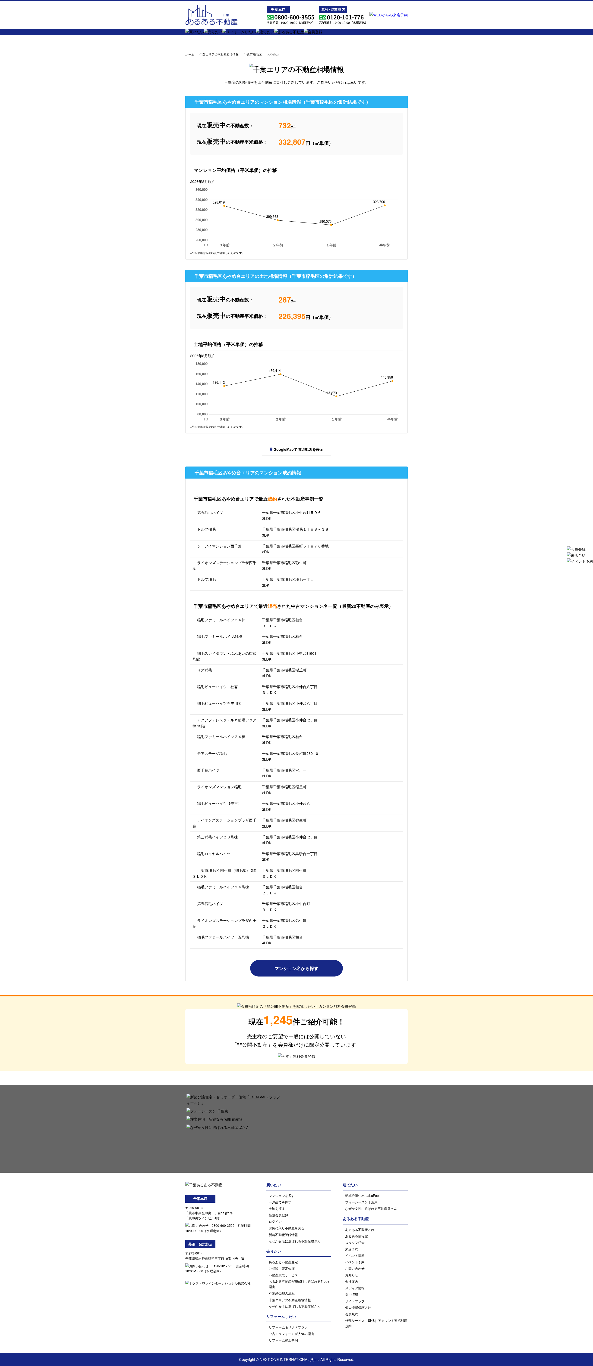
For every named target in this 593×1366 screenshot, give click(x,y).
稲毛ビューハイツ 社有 (217, 686)
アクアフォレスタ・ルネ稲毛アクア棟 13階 (224, 723)
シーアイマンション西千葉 (219, 546)
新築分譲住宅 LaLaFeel (362, 1195)
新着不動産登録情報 (283, 1234)
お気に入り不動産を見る (286, 1227)
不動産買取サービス (283, 1274)
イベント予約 (355, 1261)
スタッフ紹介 (355, 1242)
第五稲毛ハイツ (210, 512)
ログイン (275, 1221)
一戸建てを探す (280, 1201)
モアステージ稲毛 (212, 753)
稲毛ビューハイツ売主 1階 (219, 703)
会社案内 (351, 1281)
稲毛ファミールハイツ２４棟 (221, 619)
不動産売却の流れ (282, 1293)
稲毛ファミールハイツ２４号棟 (223, 887)
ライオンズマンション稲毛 (219, 786)
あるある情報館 (356, 1235)
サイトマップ (355, 1300)
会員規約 (351, 1313)
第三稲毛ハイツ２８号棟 (217, 837)
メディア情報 (355, 1287)
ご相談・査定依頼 (282, 1268)
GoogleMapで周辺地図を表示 (298, 449)
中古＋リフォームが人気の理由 (291, 1333)
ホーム (189, 54)
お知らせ (351, 1274)
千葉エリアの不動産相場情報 (219, 54)
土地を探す (277, 1208)
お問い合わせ (355, 1268)
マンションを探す (282, 1195)
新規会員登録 (278, 1214)
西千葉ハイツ (208, 770)
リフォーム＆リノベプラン (288, 1327)
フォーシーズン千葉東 (361, 1201)
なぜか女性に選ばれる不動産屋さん (295, 1241)
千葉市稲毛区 (253, 54)
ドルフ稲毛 (206, 529)
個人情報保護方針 (358, 1307)
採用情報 (351, 1294)
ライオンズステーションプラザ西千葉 (224, 565)
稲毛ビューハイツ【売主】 (219, 803)
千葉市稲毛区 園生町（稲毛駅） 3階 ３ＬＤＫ (224, 873)
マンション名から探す (296, 968)
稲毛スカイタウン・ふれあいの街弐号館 (224, 656)
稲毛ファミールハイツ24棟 (219, 636)
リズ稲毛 (204, 670)
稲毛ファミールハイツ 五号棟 (223, 937)
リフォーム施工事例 (283, 1340)
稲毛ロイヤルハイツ (213, 853)
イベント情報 (355, 1255)
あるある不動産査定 (283, 1261)
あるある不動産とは (359, 1229)
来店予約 (351, 1248)
